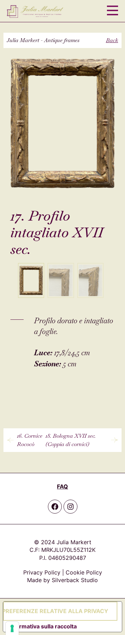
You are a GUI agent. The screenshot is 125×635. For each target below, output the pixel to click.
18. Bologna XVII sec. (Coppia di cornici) (70, 440)
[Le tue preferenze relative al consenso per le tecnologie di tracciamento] (12, 628)
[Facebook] (55, 507)
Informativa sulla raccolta (43, 626)
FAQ (62, 486)
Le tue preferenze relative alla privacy (55, 611)
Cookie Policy (84, 572)
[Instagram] (70, 507)
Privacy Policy (41, 572)
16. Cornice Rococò (29, 440)
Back (112, 40)
